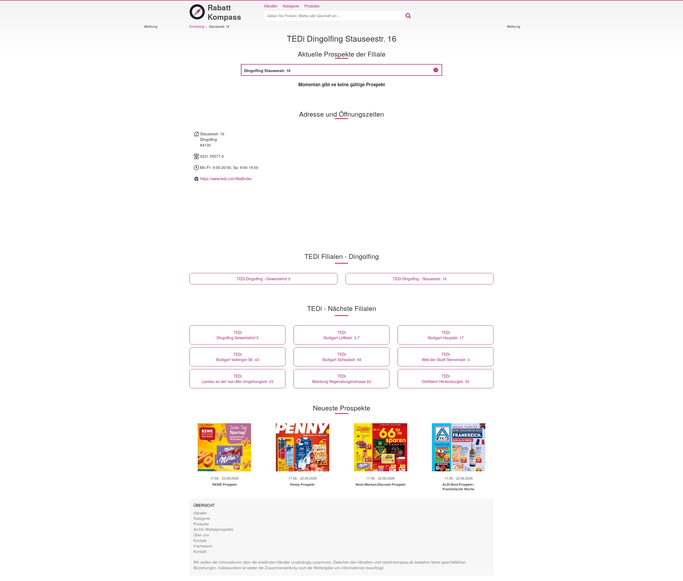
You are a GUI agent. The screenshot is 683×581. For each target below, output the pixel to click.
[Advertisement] (160, 109)
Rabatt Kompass (224, 12)
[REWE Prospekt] (224, 447)
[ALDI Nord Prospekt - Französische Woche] (458, 447)
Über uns (201, 534)
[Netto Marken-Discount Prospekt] (380, 447)
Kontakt (200, 540)
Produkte (312, 6)
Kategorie (291, 6)
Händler (270, 6)
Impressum (202, 545)
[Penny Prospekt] (302, 447)
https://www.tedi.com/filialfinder (226, 178)
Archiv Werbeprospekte (213, 529)
